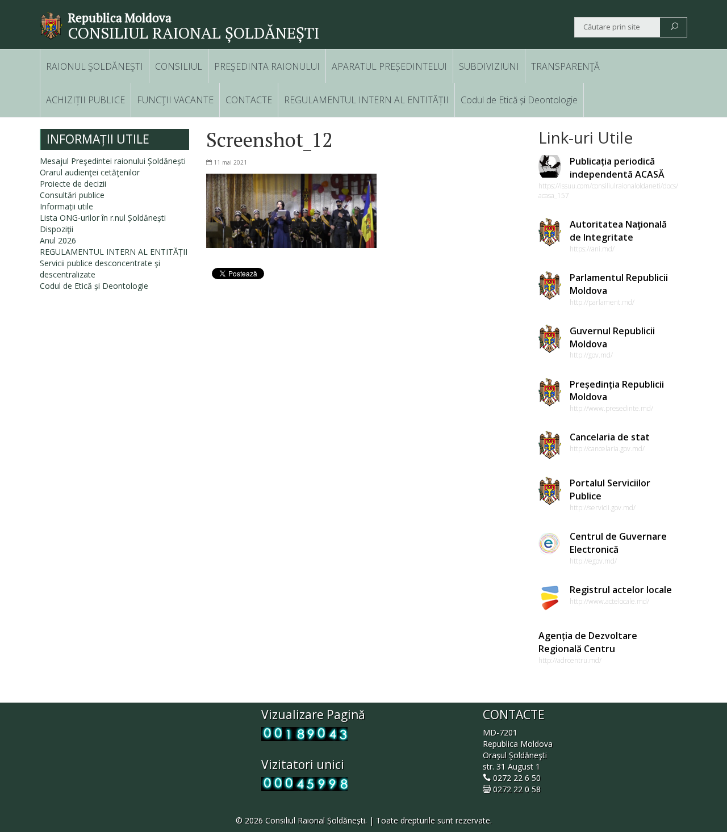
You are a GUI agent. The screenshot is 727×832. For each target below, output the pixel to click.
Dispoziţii (56, 229)
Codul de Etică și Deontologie (519, 100)
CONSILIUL (178, 66)
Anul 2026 (58, 240)
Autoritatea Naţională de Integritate (618, 230)
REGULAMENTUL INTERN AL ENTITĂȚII (366, 100)
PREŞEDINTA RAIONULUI (267, 66)
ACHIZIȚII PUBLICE (85, 100)
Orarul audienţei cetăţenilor (90, 172)
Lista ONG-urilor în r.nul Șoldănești (103, 217)
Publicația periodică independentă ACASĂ (617, 167)
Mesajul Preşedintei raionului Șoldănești (113, 161)
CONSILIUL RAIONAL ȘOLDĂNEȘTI (193, 32)
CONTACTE (248, 100)
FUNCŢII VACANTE (175, 100)
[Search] (674, 27)
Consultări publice (72, 195)
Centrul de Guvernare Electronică (618, 543)
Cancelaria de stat (610, 437)
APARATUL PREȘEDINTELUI (389, 66)
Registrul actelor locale (621, 589)
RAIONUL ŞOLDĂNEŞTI (94, 66)
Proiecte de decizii (73, 183)
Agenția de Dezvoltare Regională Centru (587, 642)
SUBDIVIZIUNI (489, 66)
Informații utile (66, 206)
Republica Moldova (120, 18)
